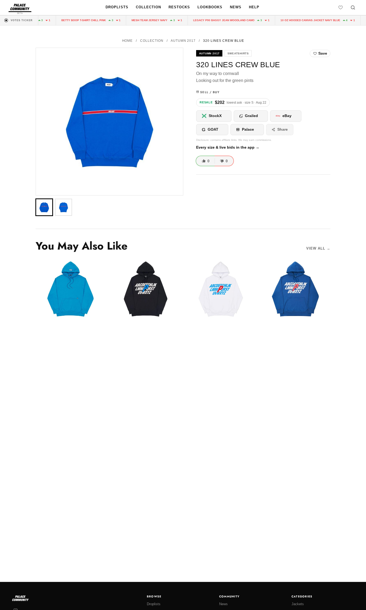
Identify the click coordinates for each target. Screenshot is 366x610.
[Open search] (352, 7)
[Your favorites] (340, 7)
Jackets (298, 604)
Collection (148, 7)
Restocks (179, 7)
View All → (318, 248)
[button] (109, 121)
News (235, 7)
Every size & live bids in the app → (227, 147)
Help (254, 7)
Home (127, 41)
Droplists (117, 7)
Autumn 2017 (183, 41)
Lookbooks (209, 7)
